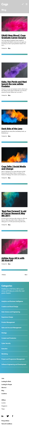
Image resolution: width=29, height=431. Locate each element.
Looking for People (6, 384)
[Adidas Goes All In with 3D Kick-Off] (14, 246)
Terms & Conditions (6, 423)
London (3, 403)
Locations (4, 393)
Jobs (2, 378)
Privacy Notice (5, 420)
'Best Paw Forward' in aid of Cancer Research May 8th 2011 (13, 213)
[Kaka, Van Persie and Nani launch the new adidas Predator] (14, 70)
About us (3, 387)
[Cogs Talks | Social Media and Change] (14, 154)
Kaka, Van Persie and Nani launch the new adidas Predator (14, 84)
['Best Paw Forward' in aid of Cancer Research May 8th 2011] (14, 199)
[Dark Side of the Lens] (14, 117)
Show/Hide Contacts (22, 4)
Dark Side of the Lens (11, 129)
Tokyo (3, 409)
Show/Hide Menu (27, 4)
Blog (9, 48)
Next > (26, 274)
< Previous (3, 274)
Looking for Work (6, 381)
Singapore (4, 406)
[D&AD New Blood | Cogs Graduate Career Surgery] (14, 23)
